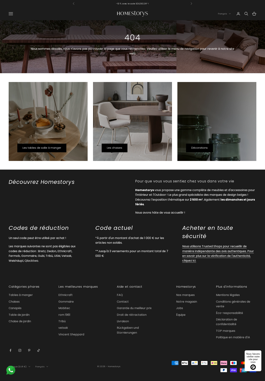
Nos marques (185, 295)
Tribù (62, 321)
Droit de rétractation (132, 315)
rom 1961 (64, 315)
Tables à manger (21, 295)
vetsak (63, 328)
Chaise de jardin (20, 321)
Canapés (15, 308)
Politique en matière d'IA (233, 337)
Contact (123, 302)
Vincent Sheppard (71, 334)
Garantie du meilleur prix (134, 308)
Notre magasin (186, 302)
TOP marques (225, 331)
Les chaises (114, 148)
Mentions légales (228, 295)
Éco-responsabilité (229, 313)
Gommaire (66, 302)
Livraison (123, 321)
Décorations (199, 148)
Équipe (181, 315)
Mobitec (64, 308)
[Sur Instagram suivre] (20, 350)
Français (222, 13)
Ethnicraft (65, 295)
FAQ (120, 295)
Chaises (14, 302)
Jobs (179, 308)
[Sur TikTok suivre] (38, 350)
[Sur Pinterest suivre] (29, 350)
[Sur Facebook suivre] (10, 350)
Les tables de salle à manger (42, 148)
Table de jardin (19, 315)
